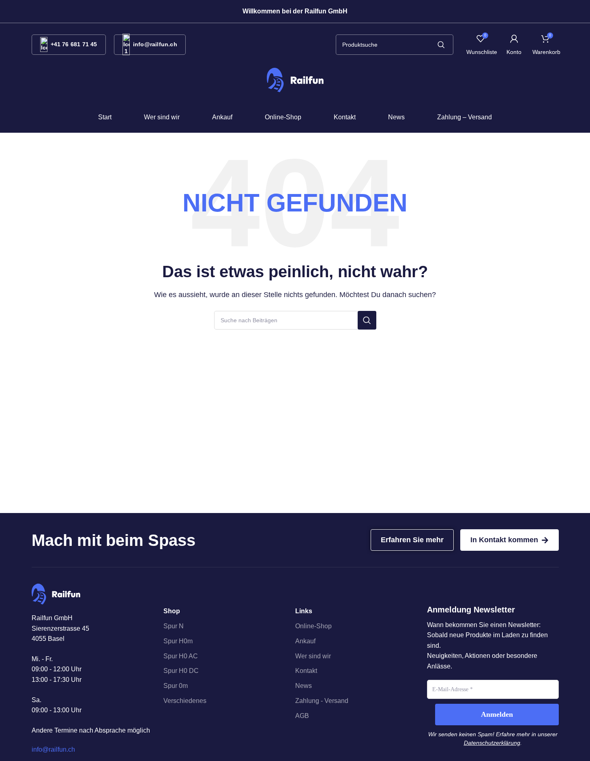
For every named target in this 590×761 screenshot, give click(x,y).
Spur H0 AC (180, 656)
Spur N (173, 626)
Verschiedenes (184, 700)
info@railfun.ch (155, 44)
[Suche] (441, 44)
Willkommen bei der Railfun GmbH (295, 11)
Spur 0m (175, 685)
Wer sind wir (313, 656)
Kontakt (306, 670)
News (303, 685)
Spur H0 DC (181, 670)
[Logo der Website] (295, 79)
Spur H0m (178, 641)
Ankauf (305, 641)
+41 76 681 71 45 (74, 44)
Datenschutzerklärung (492, 742)
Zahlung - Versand (321, 700)
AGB (302, 715)
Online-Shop (313, 626)
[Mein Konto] (514, 44)
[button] (295, 11)
